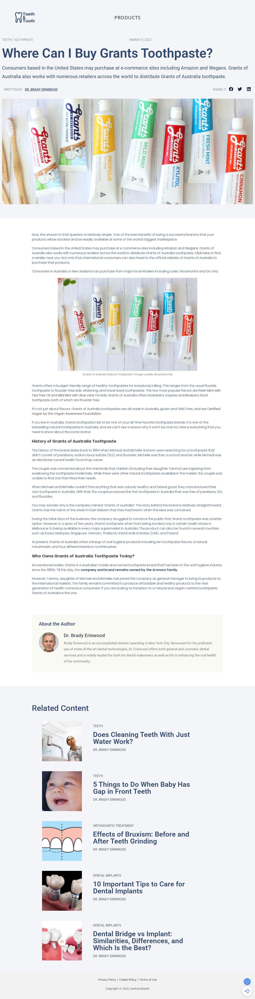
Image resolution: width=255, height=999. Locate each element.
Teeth (98, 726)
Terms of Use (148, 979)
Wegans (191, 248)
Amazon (170, 248)
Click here (202, 253)
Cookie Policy (127, 979)
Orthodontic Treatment (113, 826)
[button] (231, 89)
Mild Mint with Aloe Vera (76, 395)
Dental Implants (107, 875)
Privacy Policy (107, 979)
